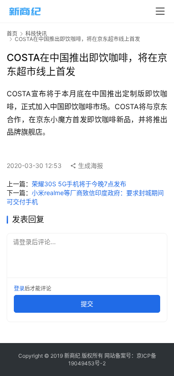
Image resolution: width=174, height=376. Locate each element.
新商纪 (72, 355)
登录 (19, 288)
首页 (12, 33)
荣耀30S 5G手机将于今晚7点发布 (79, 184)
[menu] (160, 11)
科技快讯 (36, 33)
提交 (87, 303)
